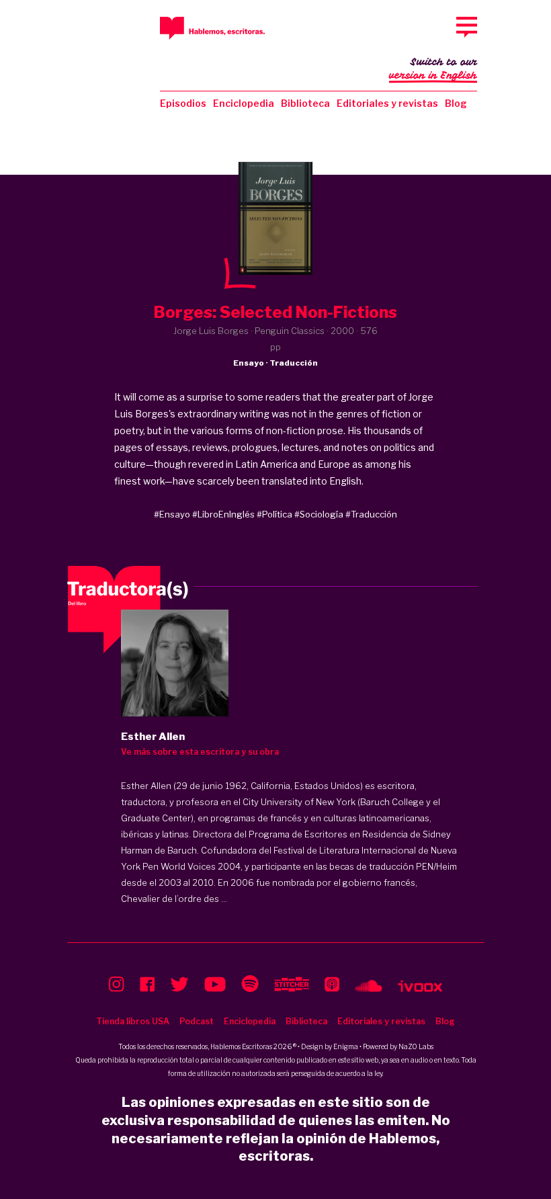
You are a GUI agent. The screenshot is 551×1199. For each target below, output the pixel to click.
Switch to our (433, 68)
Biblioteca (305, 103)
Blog (456, 103)
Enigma (345, 1046)
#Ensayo (172, 514)
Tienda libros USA (132, 1021)
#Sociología (318, 514)
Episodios (183, 103)
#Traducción (371, 514)
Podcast (196, 1021)
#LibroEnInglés (223, 514)
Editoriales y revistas (387, 103)
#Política (274, 514)
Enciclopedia (243, 103)
